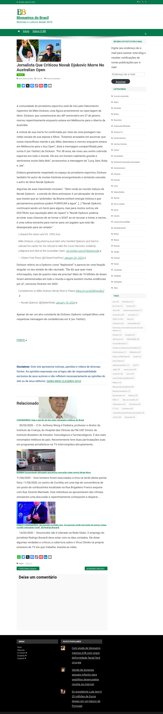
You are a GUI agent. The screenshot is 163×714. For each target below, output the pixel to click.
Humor (116, 210)
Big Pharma (128, 301)
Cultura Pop (118, 323)
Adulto (116, 102)
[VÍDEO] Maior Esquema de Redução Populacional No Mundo (29, 568)
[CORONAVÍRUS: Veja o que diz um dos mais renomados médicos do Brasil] (58, 407)
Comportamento (120, 138)
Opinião (116, 252)
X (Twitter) (21, 653)
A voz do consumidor (121, 96)
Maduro (117, 382)
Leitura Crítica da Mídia (122, 222)
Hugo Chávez (118, 361)
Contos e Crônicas (120, 144)
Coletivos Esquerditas (132, 310)
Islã (136, 365)
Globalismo (135, 352)
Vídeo (116, 288)
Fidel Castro (118, 339)
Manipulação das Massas (123, 387)
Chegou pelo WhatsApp (122, 126)
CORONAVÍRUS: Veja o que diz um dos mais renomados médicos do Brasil (50, 420)
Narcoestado (119, 395)
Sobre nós (21, 650)
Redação (39, 78)
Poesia (116, 264)
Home (19, 647)
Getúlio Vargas (119, 352)
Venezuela (130, 417)
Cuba (130, 319)
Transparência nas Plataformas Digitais (128, 413)
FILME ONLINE (133, 339)
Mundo (116, 234)
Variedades (118, 282)
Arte (116, 301)
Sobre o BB (39, 31)
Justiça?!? (118, 374)
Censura (130, 306)
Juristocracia (130, 369)
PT (116, 408)
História (116, 198)
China (116, 310)
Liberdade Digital (120, 228)
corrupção (133, 315)
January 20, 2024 (74, 257)
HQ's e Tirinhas (119, 204)
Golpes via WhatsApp (121, 356)
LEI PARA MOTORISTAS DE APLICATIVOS (96, 568)
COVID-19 (29, 563)
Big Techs (118, 306)
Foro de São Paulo (120, 343)
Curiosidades (118, 156)
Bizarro (116, 114)
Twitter (117, 417)
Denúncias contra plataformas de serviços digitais (128, 329)
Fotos (116, 186)
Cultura (116, 150)
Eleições (117, 335)
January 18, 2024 (65, 302)
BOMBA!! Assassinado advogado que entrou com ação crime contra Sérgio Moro (54, 472)
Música (116, 240)
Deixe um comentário (53, 78)
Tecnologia (118, 270)
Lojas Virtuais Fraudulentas (123, 378)
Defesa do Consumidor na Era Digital (127, 162)
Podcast (117, 258)
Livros (130, 374)
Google (137, 356)
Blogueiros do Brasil (33, 17)
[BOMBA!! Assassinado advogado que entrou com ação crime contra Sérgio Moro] (36, 460)
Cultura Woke (133, 323)
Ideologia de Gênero (121, 365)
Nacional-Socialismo (121, 391)
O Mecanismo (119, 404)
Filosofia (117, 180)
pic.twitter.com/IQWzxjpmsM (82, 250)
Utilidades (117, 276)
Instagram (21, 655)
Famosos (117, 174)
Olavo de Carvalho (130, 400)
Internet (117, 216)
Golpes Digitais (119, 192)
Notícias (20, 74)
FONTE (21, 340)
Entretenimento (119, 168)
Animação (117, 108)
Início (26, 31)
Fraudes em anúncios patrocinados (127, 348)
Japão (116, 369)
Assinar (121, 82)
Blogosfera (118, 120)
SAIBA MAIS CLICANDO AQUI (64, 381)
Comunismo (118, 315)
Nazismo (133, 395)
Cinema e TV (118, 132)
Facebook (130, 335)
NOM (116, 400)
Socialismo (127, 408)
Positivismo (135, 404)
